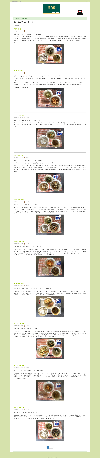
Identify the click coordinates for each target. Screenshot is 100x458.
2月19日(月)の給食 (19, 323)
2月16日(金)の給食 (19, 365)
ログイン (88, 1)
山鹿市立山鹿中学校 (16, 1)
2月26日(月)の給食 (19, 155)
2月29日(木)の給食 (19, 29)
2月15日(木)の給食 (19, 407)
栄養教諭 (27, 31)
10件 (23, 25)
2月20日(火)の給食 (19, 283)
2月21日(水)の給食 (19, 241)
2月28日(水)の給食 (19, 71)
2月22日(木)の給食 (19, 199)
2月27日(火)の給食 (19, 115)
